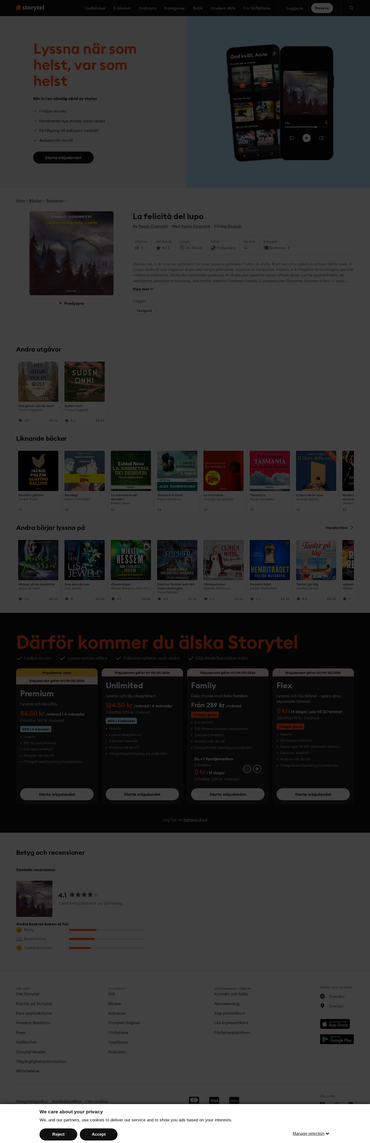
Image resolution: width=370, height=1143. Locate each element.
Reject (58, 1134)
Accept (98, 1134)
